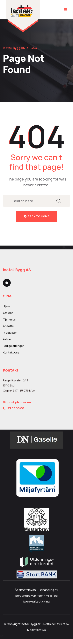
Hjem (6, 306)
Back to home (38, 216)
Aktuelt (8, 339)
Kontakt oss (11, 352)
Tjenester (10, 319)
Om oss (8, 313)
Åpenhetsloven (25, 590)
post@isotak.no (19, 402)
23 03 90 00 (15, 408)
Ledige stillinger (13, 346)
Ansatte (8, 326)
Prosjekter (10, 333)
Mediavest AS (36, 630)
